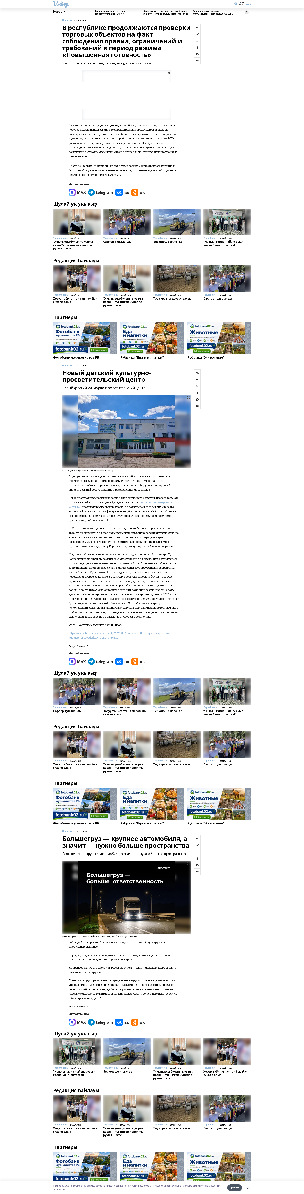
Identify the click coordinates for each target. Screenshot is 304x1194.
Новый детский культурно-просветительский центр (110, 12)
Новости (59, 11)
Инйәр (60, 3)
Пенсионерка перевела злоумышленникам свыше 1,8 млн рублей (212, 12)
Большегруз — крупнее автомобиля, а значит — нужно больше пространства (165, 12)
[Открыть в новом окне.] (77, 192)
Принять (235, 1187)
